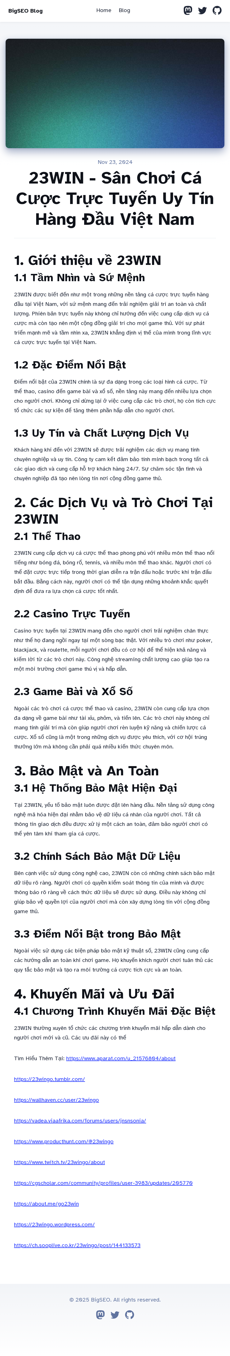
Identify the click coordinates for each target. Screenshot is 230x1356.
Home (103, 10)
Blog (124, 10)
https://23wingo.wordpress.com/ (54, 1224)
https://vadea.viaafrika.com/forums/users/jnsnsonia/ (80, 1120)
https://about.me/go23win (46, 1203)
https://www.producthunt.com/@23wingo (64, 1141)
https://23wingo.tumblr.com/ (49, 1079)
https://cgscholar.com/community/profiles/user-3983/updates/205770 (103, 1182)
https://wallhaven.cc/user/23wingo (56, 1099)
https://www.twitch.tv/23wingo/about (59, 1162)
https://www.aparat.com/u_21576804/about (121, 1058)
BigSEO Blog (25, 10)
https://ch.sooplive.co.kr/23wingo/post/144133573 (77, 1245)
